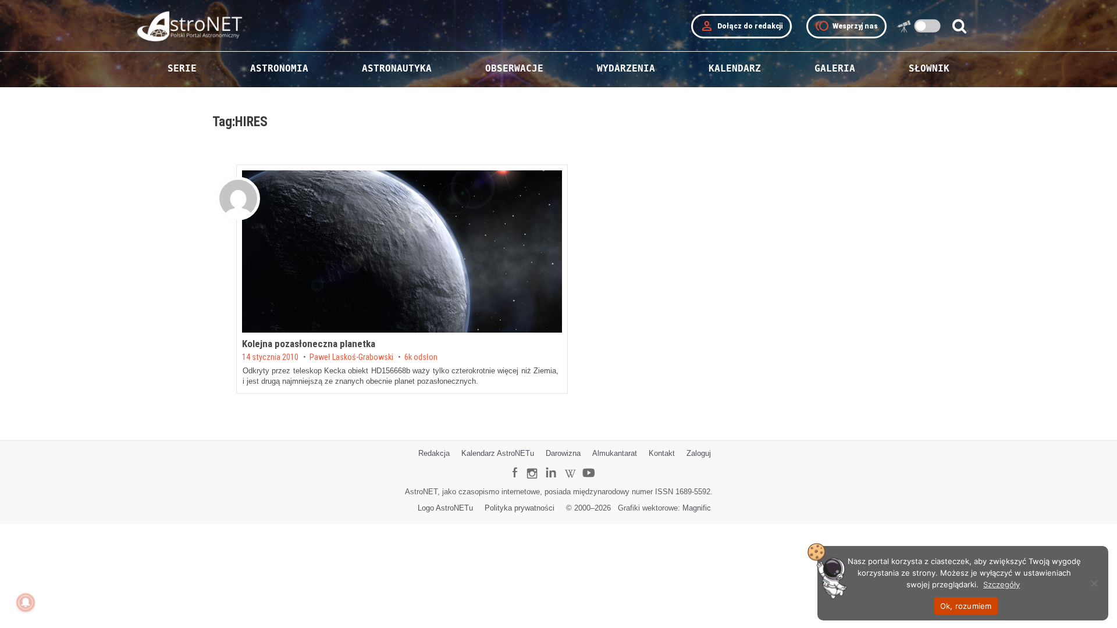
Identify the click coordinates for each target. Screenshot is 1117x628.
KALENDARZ (735, 68)
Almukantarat (614, 453)
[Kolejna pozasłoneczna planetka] (402, 251)
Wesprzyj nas (846, 26)
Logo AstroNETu (445, 508)
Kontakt (662, 453)
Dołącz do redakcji (741, 26)
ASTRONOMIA (279, 68)
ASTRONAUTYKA (397, 68)
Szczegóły (1001, 584)
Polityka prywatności (519, 508)
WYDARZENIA (626, 68)
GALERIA (834, 68)
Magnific (696, 508)
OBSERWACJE (514, 68)
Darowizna (563, 453)
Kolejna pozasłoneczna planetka (308, 343)
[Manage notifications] (25, 602)
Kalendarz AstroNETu (497, 453)
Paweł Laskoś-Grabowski (351, 358)
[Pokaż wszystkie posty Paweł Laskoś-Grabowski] (238, 198)
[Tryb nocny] (928, 26)
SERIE (182, 68)
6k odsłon (421, 358)
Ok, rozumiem (966, 606)
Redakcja (434, 453)
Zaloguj (698, 453)
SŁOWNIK (929, 68)
